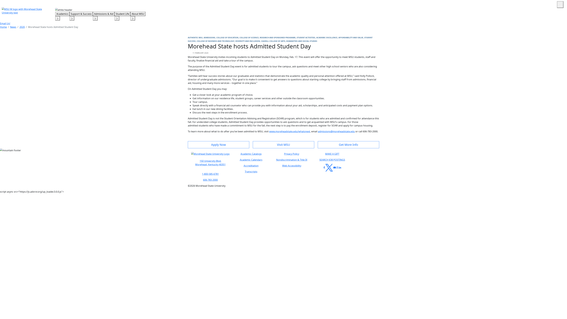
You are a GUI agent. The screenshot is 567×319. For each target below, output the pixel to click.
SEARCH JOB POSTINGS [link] (332, 159)
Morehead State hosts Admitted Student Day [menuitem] (53, 27)
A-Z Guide (534, 4)
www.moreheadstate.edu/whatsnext (289, 131)
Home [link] (3, 27)
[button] (210, 155)
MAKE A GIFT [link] (332, 154)
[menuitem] (3, 27)
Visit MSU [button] (283, 145)
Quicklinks (516, 4)
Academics (62, 14)
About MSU (138, 14)
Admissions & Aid (103, 14)
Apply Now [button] (218, 145)
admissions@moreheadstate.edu (336, 131)
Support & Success (81, 14)
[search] (560, 4)
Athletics (549, 4)
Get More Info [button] (348, 145)
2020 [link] (22, 27)
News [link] (13, 27)
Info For (498, 4)
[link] (210, 162)
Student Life (122, 14)
